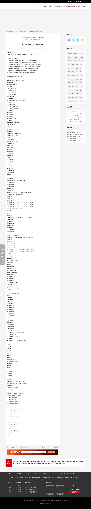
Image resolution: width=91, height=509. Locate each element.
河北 (81, 79)
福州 (69, 82)
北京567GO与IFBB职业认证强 (75, 117)
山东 (81, 82)
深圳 (77, 71)
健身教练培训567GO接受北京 (75, 140)
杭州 (81, 64)
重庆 (69, 68)
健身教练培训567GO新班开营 (75, 136)
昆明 (73, 71)
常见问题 (76, 6)
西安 (73, 64)
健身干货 (70, 101)
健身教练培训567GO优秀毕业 (75, 138)
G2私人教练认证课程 (30, 489)
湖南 (73, 82)
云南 (82, 86)
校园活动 (70, 53)
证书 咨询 (69, 40)
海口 (69, 75)
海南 (77, 90)
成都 (69, 64)
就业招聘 (76, 53)
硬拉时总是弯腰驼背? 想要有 (75, 121)
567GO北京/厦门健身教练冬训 (75, 115)
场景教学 (70, 57)
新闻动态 (70, 6)
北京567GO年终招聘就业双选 (75, 113)
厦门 (69, 71)
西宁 (73, 79)
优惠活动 (19, 489)
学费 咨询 (78, 40)
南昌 (77, 93)
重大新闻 (81, 57)
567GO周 (82, 101)
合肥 (77, 97)
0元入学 (19, 485)
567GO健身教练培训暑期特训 (75, 111)
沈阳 (69, 79)
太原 (69, 97)
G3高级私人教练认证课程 (31, 491)
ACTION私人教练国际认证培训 (75, 134)
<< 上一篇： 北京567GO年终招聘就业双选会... (16, 447)
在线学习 (64, 6)
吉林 (78, 75)
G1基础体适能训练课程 (31, 487)
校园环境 (10, 487)
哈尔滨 (81, 97)
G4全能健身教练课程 (30, 492)
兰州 (73, 93)
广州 (82, 60)
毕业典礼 (81, 53)
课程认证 (46, 6)
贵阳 (81, 90)
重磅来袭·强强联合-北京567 (74, 119)
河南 (69, 90)
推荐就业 (58, 6)
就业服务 (10, 491)
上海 (79, 60)
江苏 (69, 93)
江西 (69, 86)
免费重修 (19, 491)
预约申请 (51, 452)
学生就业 (75, 101)
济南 (77, 64)
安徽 (73, 97)
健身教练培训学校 (24, 477)
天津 (81, 68)
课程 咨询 (73, 40)
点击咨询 (74, 492)
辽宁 (73, 86)
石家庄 (77, 86)
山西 (82, 75)
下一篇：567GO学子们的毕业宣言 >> (51, 447)
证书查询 (28, 485)
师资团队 (10, 489)
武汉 (73, 90)
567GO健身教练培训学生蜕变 (75, 132)
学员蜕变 (76, 57)
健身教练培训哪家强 (35, 477)
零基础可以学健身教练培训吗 (72, 477)
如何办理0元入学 (46, 477)
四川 (77, 82)
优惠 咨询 (82, 40)
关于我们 (82, 6)
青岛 (77, 68)
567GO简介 (11, 485)
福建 (81, 71)
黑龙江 (73, 75)
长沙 (73, 68)
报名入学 (18, 31)
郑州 (77, 79)
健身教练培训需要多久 (57, 477)
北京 (75, 60)
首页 (40, 6)
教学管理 (52, 6)
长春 (81, 93)
